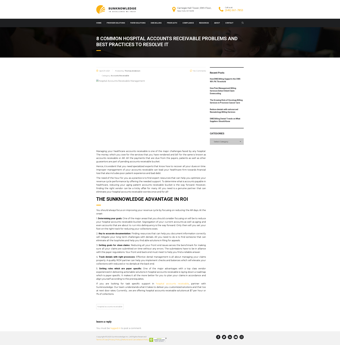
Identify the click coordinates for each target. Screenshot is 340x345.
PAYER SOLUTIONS (137, 23)
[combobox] (227, 141)
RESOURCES (204, 23)
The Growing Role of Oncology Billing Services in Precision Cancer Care (226, 101)
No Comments (199, 71)
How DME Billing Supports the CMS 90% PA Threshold (225, 80)
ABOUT (217, 23)
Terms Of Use (102, 340)
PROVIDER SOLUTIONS (116, 23)
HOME (98, 23)
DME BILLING (156, 23)
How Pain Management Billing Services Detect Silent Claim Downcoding (223, 91)
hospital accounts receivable (172, 283)
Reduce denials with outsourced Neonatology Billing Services (224, 110)
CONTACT (229, 23)
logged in (115, 328)
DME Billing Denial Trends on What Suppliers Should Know (225, 120)
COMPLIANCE (188, 23)
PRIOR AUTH (172, 23)
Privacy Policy (115, 340)
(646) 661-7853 (234, 10)
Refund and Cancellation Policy (135, 340)
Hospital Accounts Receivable (109, 306)
